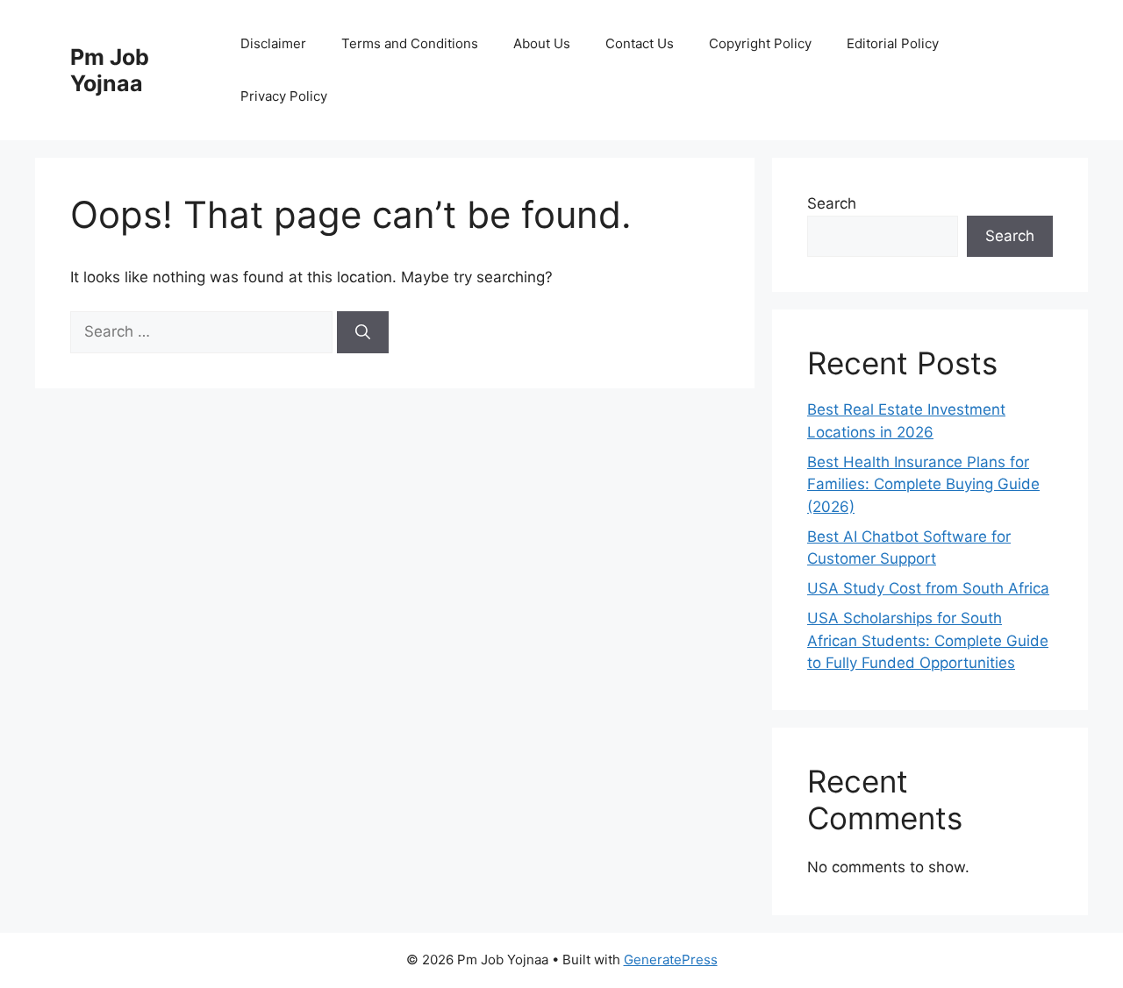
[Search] (363, 332)
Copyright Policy (760, 43)
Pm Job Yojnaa (109, 70)
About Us (541, 43)
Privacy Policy (283, 96)
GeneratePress (671, 959)
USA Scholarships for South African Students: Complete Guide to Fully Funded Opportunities (927, 640)
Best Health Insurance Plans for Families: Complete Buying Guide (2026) (923, 484)
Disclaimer (273, 43)
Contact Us (639, 43)
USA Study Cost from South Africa (928, 588)
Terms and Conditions (409, 43)
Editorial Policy (893, 43)
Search (831, 203)
